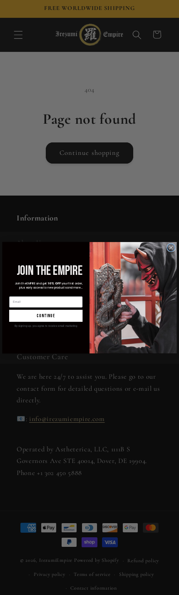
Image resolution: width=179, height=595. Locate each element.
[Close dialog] (171, 247)
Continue (46, 315)
